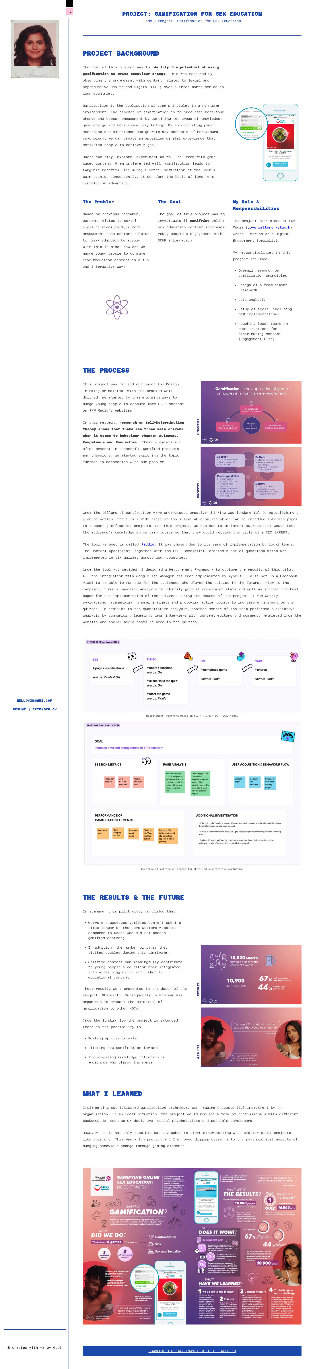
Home (147, 21)
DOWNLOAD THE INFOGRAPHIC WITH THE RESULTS (192, 1351)
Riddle (147, 544)
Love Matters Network (269, 227)
